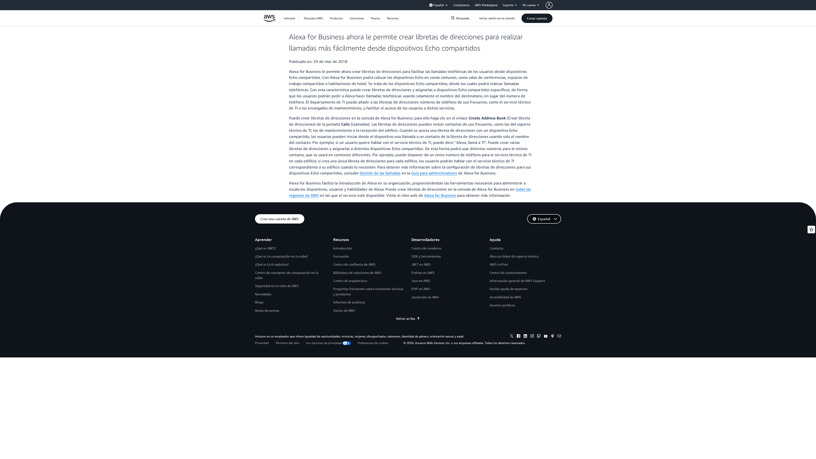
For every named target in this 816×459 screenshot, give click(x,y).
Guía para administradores (434, 173)
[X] (511, 336)
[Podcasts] (552, 336)
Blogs (259, 302)
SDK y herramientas (426, 256)
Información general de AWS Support (517, 281)
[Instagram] (532, 336)
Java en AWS (420, 281)
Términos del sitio (287, 343)
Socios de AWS (344, 310)
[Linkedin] (525, 336)
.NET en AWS (421, 264)
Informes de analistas (349, 302)
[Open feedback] (811, 229)
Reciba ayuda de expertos (508, 289)
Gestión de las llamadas (380, 173)
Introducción (342, 248)
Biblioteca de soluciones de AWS (357, 273)
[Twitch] (539, 336)
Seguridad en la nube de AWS (277, 286)
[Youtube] (545, 336)
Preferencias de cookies (373, 343)
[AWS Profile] (549, 5)
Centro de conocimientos (508, 273)
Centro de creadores (426, 248)
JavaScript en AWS (425, 297)
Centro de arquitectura (350, 281)
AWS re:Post (499, 264)
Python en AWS (423, 273)
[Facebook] (518, 336)
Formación (341, 256)
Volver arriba (405, 318)
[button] (313, 18)
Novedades (263, 294)
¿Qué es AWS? (265, 248)
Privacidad (262, 343)
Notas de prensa (267, 310)
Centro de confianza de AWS (354, 264)
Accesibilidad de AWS (505, 297)
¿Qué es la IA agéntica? (272, 264)
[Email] (559, 336)
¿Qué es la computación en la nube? (281, 256)
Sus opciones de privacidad (324, 343)
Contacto (496, 248)
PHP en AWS (420, 289)
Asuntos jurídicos (502, 305)
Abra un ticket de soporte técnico (514, 256)
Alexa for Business (440, 195)
